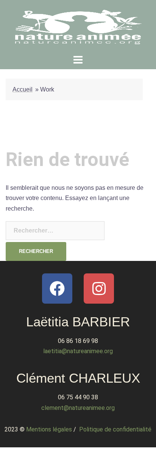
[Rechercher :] (55, 230)
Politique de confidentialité (115, 429)
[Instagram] (99, 288)
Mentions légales (49, 429)
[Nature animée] (78, 26)
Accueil (22, 89)
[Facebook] (57, 288)
